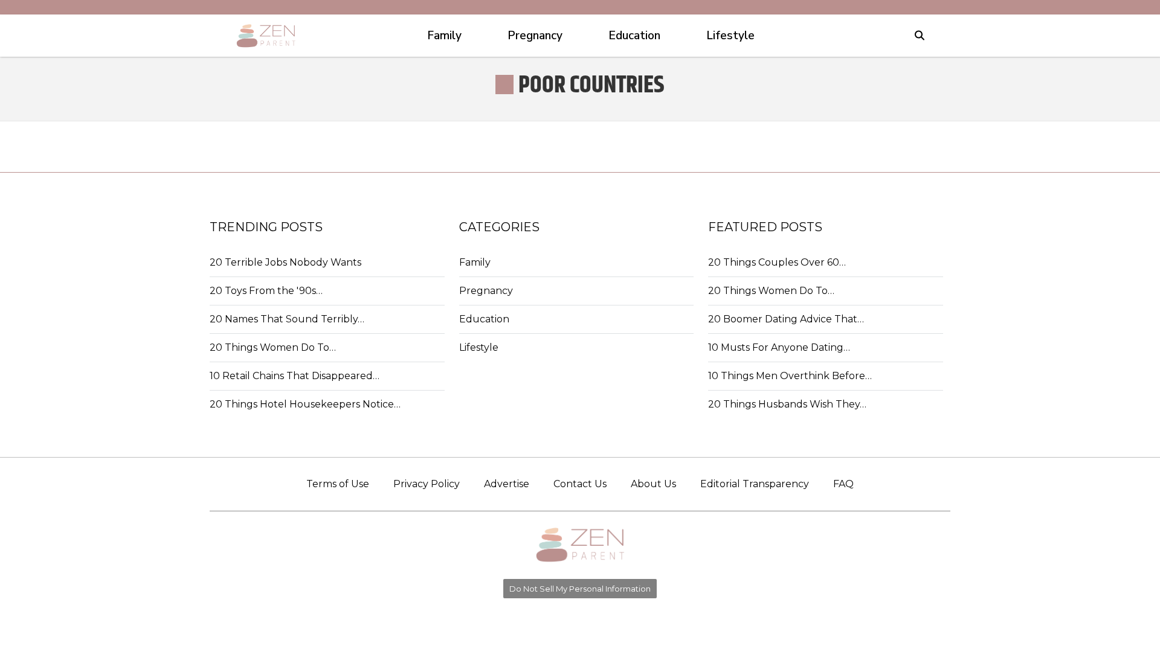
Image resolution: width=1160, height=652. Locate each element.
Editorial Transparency (754, 484)
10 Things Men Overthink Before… (790, 376)
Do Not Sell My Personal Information (580, 588)
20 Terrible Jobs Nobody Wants (285, 262)
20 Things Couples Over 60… (777, 262)
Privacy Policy (426, 484)
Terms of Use (337, 484)
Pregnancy (486, 290)
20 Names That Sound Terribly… (287, 319)
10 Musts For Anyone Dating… (779, 347)
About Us (653, 484)
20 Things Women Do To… (273, 347)
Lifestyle (478, 347)
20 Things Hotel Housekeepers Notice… (305, 404)
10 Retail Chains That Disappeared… (294, 376)
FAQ (843, 484)
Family (475, 262)
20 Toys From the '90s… (266, 290)
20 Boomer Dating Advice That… (786, 319)
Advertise (506, 484)
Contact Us (580, 484)
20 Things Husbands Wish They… (787, 404)
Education (484, 319)
